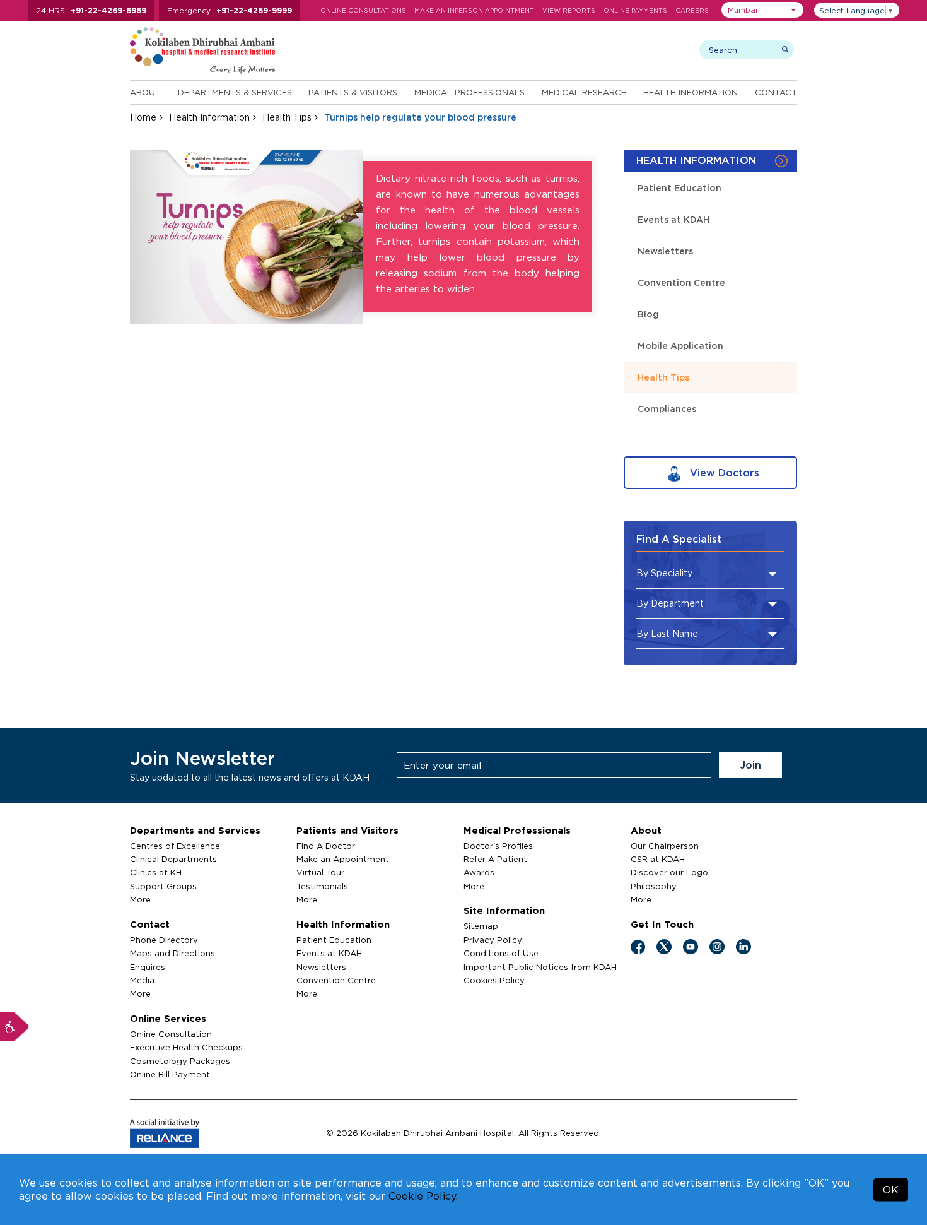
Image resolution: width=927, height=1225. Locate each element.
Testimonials (322, 886)
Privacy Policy (493, 939)
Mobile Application (680, 345)
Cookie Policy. (423, 1196)
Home (143, 117)
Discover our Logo (669, 872)
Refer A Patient (495, 859)
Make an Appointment (342, 859)
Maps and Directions (172, 953)
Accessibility (14, 1026)
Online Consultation (171, 1033)
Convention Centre (681, 282)
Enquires (147, 966)
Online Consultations (363, 10)
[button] (762, 10)
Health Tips (287, 117)
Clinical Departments (173, 859)
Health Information (690, 92)
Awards (479, 872)
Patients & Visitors (352, 92)
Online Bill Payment (170, 1074)
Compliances (667, 408)
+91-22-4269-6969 (108, 10)
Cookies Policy (494, 980)
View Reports (568, 10)
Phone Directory (164, 939)
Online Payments (635, 10)
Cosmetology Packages (180, 1060)
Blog (648, 314)
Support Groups (163, 886)
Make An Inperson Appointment (474, 10)
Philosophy (654, 886)
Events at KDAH (673, 219)
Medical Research (584, 92)
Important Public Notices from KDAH (540, 966)
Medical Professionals (469, 92)
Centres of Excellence (175, 845)
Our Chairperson (665, 845)
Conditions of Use (501, 953)
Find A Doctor (325, 845)
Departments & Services (235, 92)
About (145, 92)
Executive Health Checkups (186, 1047)
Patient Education (679, 187)
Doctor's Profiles (498, 845)
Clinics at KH (156, 872)
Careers (692, 10)
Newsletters (665, 251)
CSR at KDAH (658, 859)
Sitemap (481, 925)
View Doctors (723, 472)
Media (142, 980)
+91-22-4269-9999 (254, 10)
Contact (776, 92)
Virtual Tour (320, 872)
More (140, 899)
